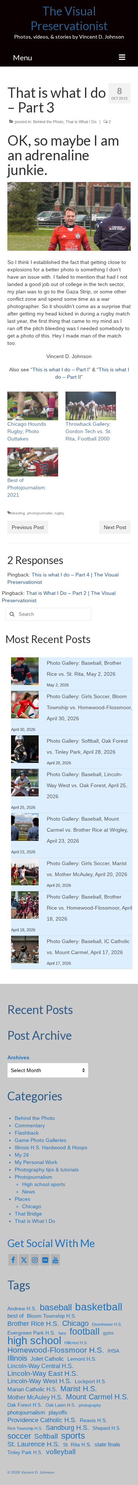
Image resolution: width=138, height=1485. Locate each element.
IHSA (113, 1351)
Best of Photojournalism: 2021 (26, 487)
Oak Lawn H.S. (60, 1405)
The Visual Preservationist (69, 18)
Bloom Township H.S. (51, 1316)
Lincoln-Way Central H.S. (40, 1366)
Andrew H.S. (21, 1308)
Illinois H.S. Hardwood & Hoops (51, 1147)
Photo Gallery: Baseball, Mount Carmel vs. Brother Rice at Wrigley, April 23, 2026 (87, 830)
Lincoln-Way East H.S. (42, 1373)
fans (62, 1333)
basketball (98, 1307)
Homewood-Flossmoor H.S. (55, 1350)
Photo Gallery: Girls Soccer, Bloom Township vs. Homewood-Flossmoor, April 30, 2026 (89, 707)
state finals (107, 1444)
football (85, 1331)
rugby (59, 513)
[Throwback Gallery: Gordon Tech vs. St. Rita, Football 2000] (91, 406)
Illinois (17, 1358)
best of (15, 1316)
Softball (46, 1436)
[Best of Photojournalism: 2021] (32, 461)
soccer (19, 1436)
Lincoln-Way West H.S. (39, 1381)
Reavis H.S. (93, 1420)
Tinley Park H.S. (25, 1452)
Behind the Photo (48, 121)
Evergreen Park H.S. (31, 1333)
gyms (108, 1333)
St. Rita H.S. (77, 1444)
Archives (18, 1057)
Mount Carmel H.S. (97, 1396)
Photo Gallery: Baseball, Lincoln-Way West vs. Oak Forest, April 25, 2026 (87, 785)
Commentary (30, 1125)
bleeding (17, 513)
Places (22, 1199)
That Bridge (28, 1214)
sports (73, 1435)
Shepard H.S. (106, 1428)
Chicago (31, 1206)
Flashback (27, 1133)
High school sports (43, 1184)
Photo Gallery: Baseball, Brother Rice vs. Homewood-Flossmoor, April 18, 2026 (89, 908)
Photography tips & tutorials (47, 1169)
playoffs (58, 1412)
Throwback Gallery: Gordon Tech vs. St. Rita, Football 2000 (89, 431)
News (28, 1192)
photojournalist (39, 513)
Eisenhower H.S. (107, 1324)
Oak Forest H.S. (24, 1405)
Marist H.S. (78, 1388)
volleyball (60, 1452)
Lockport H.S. (90, 1381)
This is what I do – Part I (60, 369)
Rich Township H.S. (24, 1428)
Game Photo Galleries (40, 1140)
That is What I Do (81, 121)
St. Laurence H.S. (33, 1444)
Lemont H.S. (81, 1359)
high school (34, 1340)
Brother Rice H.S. (33, 1323)
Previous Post (28, 527)
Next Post (115, 527)
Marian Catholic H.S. (32, 1389)
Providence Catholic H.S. (42, 1420)
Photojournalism (33, 1177)
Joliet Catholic (47, 1359)
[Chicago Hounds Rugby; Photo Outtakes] (32, 406)
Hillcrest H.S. (76, 1343)
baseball (56, 1307)
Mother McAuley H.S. (35, 1397)
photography (90, 1405)
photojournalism (26, 1412)
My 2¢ (22, 1155)
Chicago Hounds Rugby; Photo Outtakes (26, 431)
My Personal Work (36, 1162)
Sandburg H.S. (67, 1427)
